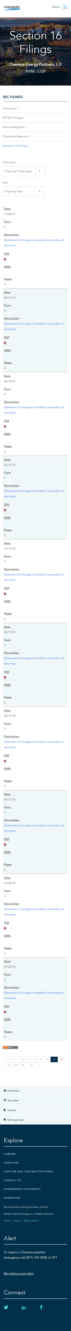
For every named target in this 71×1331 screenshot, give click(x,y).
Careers (10, 1154)
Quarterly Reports (15, 136)
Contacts (11, 1110)
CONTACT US (12, 1180)
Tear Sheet (12, 1100)
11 (54, 1059)
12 (61, 1059)
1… (16, 1059)
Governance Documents (22, 1189)
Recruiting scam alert (19, 1273)
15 (23, 1065)
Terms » (8, 1220)
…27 (31, 1065)
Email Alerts (13, 1090)
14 (16, 1065)
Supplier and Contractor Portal (29, 1171)
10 (47, 1059)
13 (9, 1065)
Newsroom (12, 1197)
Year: (6, 182)
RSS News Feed (15, 1119)
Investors (11, 1162)
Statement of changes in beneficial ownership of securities (34, 242)
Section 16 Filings (15, 146)
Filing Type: (9, 162)
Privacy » (17, 1220)
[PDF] (5, 259)
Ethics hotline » (31, 1220)
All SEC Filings (12, 118)
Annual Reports (13, 127)
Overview (9, 108)
